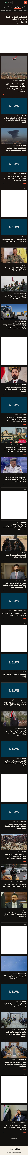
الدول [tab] (12, 7)
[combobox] (6, 2)
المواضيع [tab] (17, 7)
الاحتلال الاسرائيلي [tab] (22, 10)
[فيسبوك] (12, 1149)
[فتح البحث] (13, 2)
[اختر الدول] (10, 2)
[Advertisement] (14, 39)
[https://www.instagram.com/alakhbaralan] (10, 1149)
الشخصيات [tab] (6, 7)
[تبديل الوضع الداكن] (2, 2)
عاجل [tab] (14, 10)
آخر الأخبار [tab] (24, 7)
